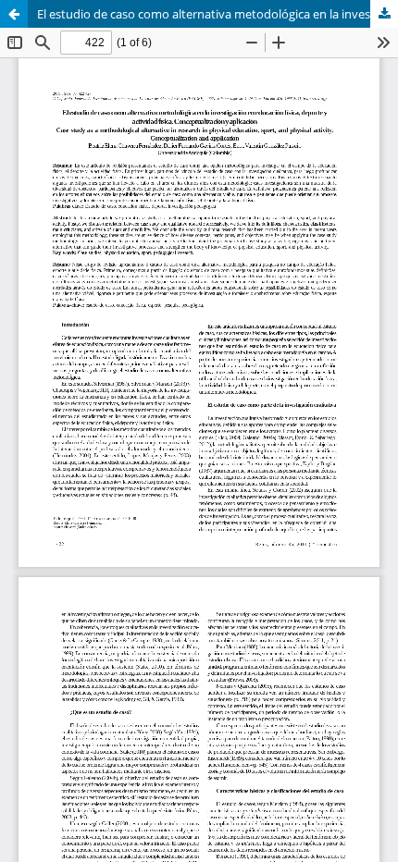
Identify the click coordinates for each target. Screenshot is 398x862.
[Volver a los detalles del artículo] (14, 14)
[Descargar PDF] (384, 14)
